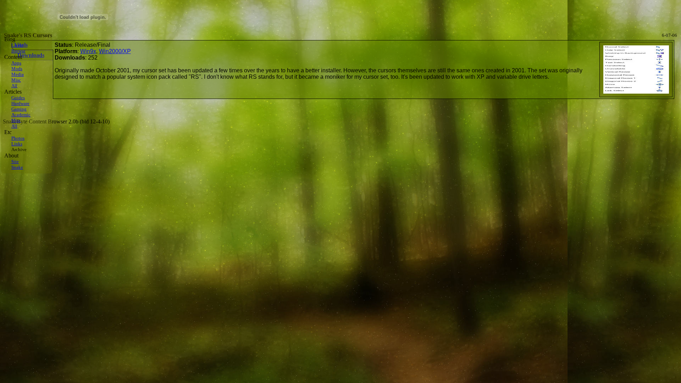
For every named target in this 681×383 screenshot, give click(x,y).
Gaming (19, 109)
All (14, 85)
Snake (17, 167)
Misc (16, 80)
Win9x (88, 51)
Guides (18, 97)
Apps (16, 63)
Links (16, 143)
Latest (17, 45)
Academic (21, 114)
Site (15, 161)
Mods (16, 68)
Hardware (20, 103)
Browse (18, 51)
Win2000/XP (115, 51)
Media (17, 74)
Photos (17, 138)
